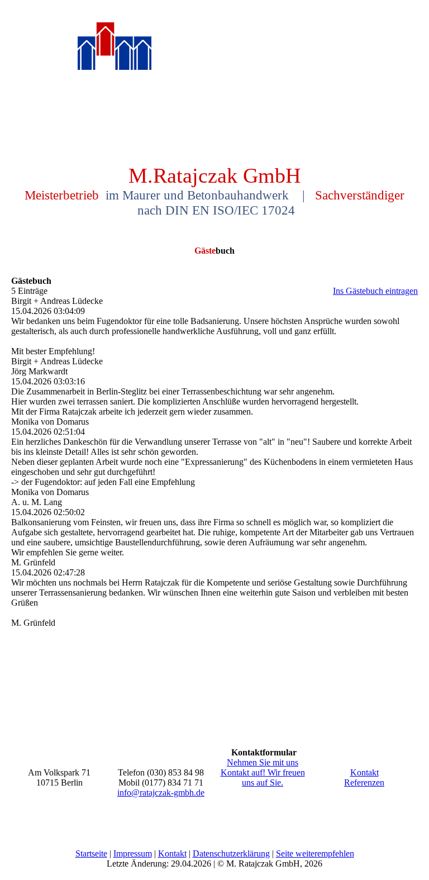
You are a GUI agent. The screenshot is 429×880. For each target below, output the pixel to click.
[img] (114, 60)
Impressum (132, 853)
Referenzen (364, 782)
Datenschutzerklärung (231, 853)
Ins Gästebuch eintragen (375, 291)
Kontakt (364, 772)
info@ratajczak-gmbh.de (160, 792)
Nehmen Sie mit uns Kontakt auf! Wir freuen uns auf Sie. (263, 772)
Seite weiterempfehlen (315, 853)
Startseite (91, 853)
